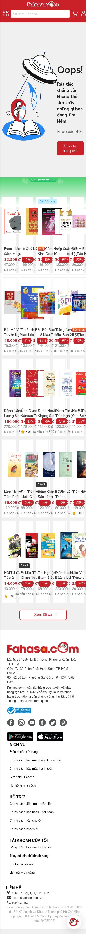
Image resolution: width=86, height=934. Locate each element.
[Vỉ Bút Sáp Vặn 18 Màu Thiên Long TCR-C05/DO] (52, 302)
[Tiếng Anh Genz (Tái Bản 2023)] (68, 302)
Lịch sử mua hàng (22, 872)
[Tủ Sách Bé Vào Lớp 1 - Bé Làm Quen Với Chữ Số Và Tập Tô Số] (32, 302)
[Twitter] (53, 720)
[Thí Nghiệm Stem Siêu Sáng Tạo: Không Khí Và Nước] (51, 545)
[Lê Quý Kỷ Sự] (35, 221)
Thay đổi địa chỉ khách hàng (29, 856)
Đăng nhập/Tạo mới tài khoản (30, 847)
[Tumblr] (43, 720)
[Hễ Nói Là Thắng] (68, 464)
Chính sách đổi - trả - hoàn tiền (31, 803)
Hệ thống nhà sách (23, 785)
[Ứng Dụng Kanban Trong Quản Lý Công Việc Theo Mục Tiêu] (35, 383)
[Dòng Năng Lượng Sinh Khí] (18, 383)
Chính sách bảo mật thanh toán (31, 768)
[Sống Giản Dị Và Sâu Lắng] (51, 464)
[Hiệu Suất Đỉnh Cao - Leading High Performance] (68, 221)
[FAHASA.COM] (43, 2)
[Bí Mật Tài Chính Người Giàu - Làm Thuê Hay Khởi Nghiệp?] (34, 545)
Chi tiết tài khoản (21, 864)
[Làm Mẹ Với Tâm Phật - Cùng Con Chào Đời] (17, 464)
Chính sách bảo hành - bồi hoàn (32, 812)
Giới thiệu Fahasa (22, 777)
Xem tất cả (43, 615)
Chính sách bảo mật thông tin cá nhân (36, 760)
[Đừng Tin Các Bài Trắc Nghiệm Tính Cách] (69, 383)
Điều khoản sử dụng (24, 752)
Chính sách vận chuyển (26, 820)
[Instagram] (21, 720)
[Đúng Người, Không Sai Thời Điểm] (51, 383)
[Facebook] (11, 720)
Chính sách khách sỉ (24, 829)
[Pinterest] (63, 720)
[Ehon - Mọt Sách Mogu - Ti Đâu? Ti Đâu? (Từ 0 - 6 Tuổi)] (17, 221)
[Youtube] (32, 720)
